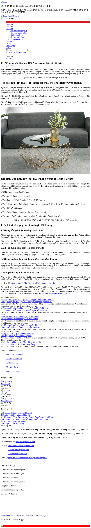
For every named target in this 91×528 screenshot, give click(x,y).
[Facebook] (5, 516)
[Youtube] (34, 516)
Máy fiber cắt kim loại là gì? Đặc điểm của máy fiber (20, 344)
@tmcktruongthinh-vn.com (25, 442)
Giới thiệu (9, 26)
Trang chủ (9, 24)
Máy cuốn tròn (6, 401)
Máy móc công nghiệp (18, 31)
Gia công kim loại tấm (18, 33)
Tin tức (8, 43)
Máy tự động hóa (16, 39)
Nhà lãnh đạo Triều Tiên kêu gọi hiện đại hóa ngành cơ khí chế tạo (26, 419)
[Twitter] (14, 516)
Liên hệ (8, 48)
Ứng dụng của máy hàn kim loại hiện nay (16, 336)
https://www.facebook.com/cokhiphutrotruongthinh (27, 458)
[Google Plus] (24, 516)
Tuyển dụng (10, 46)
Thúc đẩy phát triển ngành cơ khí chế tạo (16, 415)
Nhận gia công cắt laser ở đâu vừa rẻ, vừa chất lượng (21, 327)
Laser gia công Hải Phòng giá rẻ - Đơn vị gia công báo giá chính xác (26, 302)
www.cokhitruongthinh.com (18, 450)
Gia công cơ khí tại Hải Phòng (12, 423)
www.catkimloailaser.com (17, 454)
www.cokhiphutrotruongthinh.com (21, 446)
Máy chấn (4, 392)
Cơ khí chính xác (16, 35)
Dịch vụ (9, 41)
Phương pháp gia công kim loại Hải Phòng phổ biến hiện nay (24, 310)
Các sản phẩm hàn (17, 37)
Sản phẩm (9, 29)
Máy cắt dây (5, 384)
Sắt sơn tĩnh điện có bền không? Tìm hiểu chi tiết (19, 319)
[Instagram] (43, 516)
